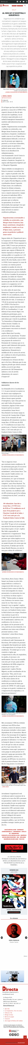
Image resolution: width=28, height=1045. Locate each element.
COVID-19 (23, 831)
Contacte (7, 1019)
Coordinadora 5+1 (7, 831)
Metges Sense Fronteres (9, 837)
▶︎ (26, 937)
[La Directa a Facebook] (17, 2)
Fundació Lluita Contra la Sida (11, 835)
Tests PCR (21, 839)
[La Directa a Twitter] (20, 2)
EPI (10, 833)
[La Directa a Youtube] (23, 2)
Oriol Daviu (7, 96)
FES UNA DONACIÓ (20, 5)
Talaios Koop (15, 1042)
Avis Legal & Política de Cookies (14, 1021)
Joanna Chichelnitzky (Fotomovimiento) (16, 92)
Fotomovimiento (7, 98)
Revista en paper (9, 1017)
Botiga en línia (9, 1015)
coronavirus (17, 831)
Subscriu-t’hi (8, 1013)
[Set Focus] (25, 5)
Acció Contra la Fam (10, 829)
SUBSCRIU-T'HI (14, 5)
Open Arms (23, 837)
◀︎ (2, 937)
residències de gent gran (11, 839)
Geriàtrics (23, 835)
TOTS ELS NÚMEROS (14, 912)
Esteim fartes (14, 942)
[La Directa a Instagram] (26, 2)
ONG (18, 837)
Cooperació (20, 829)
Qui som (7, 1009)
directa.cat (4, 1)
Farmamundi (15, 833)
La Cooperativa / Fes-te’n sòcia (13, 1011)
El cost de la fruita (14, 857)
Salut (14, 10)
